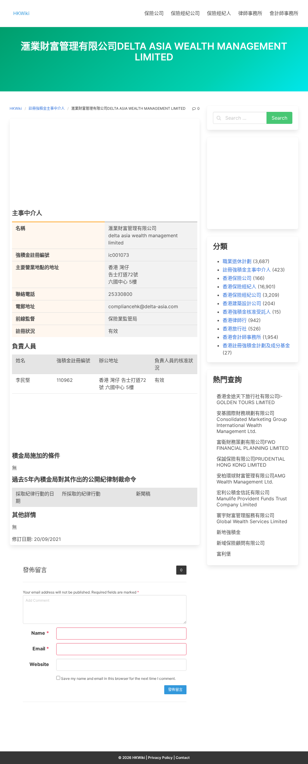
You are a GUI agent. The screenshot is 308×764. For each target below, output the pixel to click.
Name (40, 633)
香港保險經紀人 (239, 287)
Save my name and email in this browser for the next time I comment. (118, 678)
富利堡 (224, 554)
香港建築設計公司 (242, 303)
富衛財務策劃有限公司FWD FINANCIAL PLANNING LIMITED (253, 445)
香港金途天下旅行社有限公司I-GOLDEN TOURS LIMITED (249, 399)
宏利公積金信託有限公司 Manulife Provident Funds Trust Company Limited (252, 498)
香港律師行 (235, 320)
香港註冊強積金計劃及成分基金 (256, 345)
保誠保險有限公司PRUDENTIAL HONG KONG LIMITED (251, 462)
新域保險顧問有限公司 (241, 543)
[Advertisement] (104, 165)
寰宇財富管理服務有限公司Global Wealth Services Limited (252, 518)
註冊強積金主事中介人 (47, 108)
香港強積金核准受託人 (247, 312)
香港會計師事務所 (242, 337)
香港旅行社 (235, 329)
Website (39, 664)
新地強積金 (229, 532)
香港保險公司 (237, 278)
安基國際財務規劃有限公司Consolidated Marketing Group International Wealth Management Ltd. (252, 422)
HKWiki (16, 108)
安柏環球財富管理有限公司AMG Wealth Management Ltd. (251, 479)
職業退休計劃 (237, 261)
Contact (183, 757)
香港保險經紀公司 (242, 295)
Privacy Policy (160, 757)
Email (40, 649)
